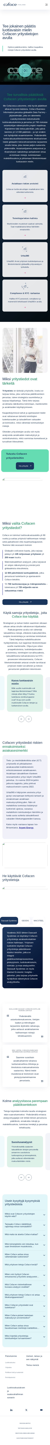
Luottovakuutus (10, 1362)
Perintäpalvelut (10, 1377)
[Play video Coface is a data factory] (25, 70)
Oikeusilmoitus (25, 1423)
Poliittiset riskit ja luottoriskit (14, 1372)
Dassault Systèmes (9, 921)
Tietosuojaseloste (25, 1428)
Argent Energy (26, 828)
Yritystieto (8, 1367)
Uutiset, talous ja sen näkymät (34, 1358)
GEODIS (25, 921)
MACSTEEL (39, 921)
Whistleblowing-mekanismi (25, 1433)
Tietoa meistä (32, 1365)
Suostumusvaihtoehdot (25, 1438)
